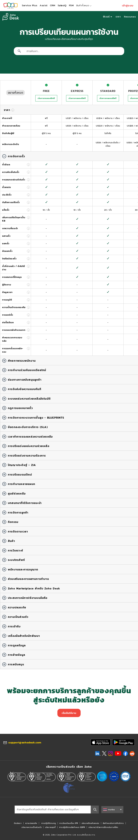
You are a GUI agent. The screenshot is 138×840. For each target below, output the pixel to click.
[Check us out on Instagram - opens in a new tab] (110, 753)
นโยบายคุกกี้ (50, 827)
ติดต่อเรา (18, 823)
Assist (43, 5)
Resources (130, 16)
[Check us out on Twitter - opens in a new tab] (104, 753)
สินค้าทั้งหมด (82, 5)
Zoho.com (10, 5)
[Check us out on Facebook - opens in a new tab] (125, 753)
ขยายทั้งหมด (15, 93)
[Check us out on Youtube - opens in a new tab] (118, 753)
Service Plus (29, 5)
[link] (71, 5)
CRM (52, 5)
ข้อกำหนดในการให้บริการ (113, 823)
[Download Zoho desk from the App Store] (101, 742)
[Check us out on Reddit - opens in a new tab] (132, 753)
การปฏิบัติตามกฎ (48, 823)
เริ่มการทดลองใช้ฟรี (46, 98)
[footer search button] (95, 809)
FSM (71, 5)
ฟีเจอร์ (106, 16)
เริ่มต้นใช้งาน (69, 713)
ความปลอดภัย (31, 823)
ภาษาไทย (111, 809)
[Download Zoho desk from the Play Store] (123, 742)
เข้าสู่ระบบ (127, 5)
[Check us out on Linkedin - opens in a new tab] (97, 753)
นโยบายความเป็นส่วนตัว (32, 827)
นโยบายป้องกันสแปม (90, 823)
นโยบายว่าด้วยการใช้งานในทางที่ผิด (103, 827)
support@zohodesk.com (24, 742)
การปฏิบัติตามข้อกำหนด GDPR (72, 827)
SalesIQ (62, 5)
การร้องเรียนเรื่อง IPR (68, 823)
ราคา (118, 16)
